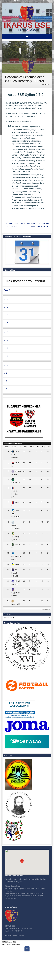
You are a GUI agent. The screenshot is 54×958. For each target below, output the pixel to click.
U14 (6, 331)
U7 (5, 389)
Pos (6, 447)
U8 (5, 381)
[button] (22, 861)
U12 (6, 348)
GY (31, 447)
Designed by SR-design (11, 944)
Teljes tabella (45, 609)
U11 (6, 356)
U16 (6, 315)
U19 (6, 298)
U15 (6, 323)
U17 (6, 306)
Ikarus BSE (27, 25)
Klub (14, 447)
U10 (6, 364)
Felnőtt (7, 290)
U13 (6, 339)
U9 (5, 372)
